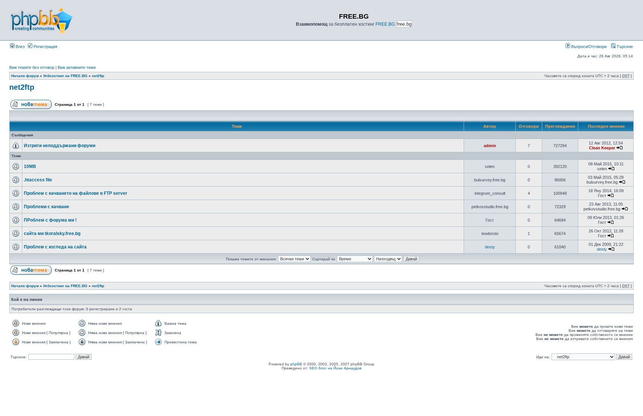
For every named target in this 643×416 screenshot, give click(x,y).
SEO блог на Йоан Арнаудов (335, 368)
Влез (20, 46)
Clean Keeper (602, 148)
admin (490, 145)
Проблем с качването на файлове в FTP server (75, 193)
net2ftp (98, 76)
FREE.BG (385, 24)
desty (490, 247)
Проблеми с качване (46, 206)
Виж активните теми (77, 67)
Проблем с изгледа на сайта (55, 247)
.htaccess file (38, 179)
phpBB (296, 364)
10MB (30, 166)
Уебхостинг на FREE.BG (65, 76)
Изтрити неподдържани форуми (59, 145)
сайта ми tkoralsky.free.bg (52, 233)
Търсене (624, 46)
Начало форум (25, 76)
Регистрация (44, 46)
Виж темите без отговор (31, 67)
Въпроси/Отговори (588, 46)
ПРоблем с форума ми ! (50, 220)
